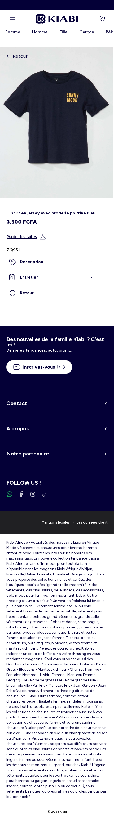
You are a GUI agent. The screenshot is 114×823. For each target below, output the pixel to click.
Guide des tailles (22, 236)
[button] (53, 262)
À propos (17, 428)
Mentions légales (56, 522)
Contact (16, 403)
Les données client (92, 522)
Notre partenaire (27, 453)
